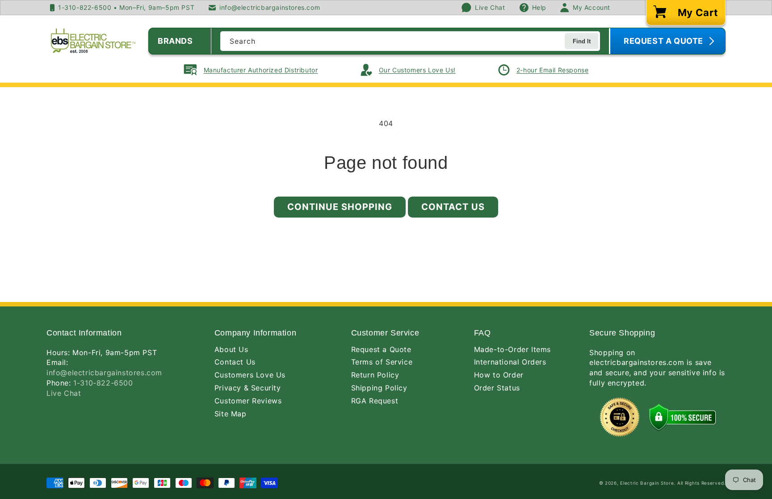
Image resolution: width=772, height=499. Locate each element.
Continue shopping (339, 206)
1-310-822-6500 (103, 382)
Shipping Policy (379, 387)
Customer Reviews (248, 400)
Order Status (497, 387)
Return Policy (375, 374)
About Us (231, 349)
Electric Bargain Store (647, 483)
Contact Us (453, 206)
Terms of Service (382, 361)
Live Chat (63, 393)
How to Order (499, 374)
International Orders (510, 361)
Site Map (230, 413)
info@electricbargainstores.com (104, 372)
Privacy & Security (247, 387)
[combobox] (410, 41)
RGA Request (375, 400)
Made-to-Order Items (512, 349)
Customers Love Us (249, 374)
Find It (582, 41)
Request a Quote (381, 349)
